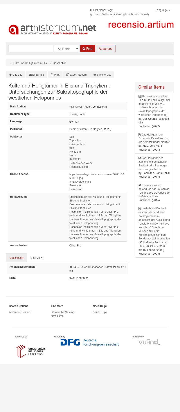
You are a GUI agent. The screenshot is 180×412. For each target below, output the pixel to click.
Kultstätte (74, 159)
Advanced (106, 48)
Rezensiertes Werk (80, 163)
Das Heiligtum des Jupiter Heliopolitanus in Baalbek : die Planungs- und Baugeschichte (153, 163)
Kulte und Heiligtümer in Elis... (31, 63)
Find (88, 48)
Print (56, 74)
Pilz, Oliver (75, 106)
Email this (38, 74)
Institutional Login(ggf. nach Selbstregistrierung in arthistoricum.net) (119, 12)
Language (161, 10)
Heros (73, 155)
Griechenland (77, 144)
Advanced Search (19, 312)
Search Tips (100, 312)
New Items (57, 315)
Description (16, 257)
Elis (71, 136)
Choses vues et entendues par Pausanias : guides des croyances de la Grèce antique (154, 190)
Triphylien (75, 140)
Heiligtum (75, 151)
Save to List (104, 74)
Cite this (17, 74)
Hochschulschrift (79, 166)
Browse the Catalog (62, 312)
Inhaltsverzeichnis (80, 181)
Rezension (75, 185)
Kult (71, 148)
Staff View (37, 257)
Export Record (78, 74)
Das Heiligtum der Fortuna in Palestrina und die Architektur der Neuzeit (154, 138)
